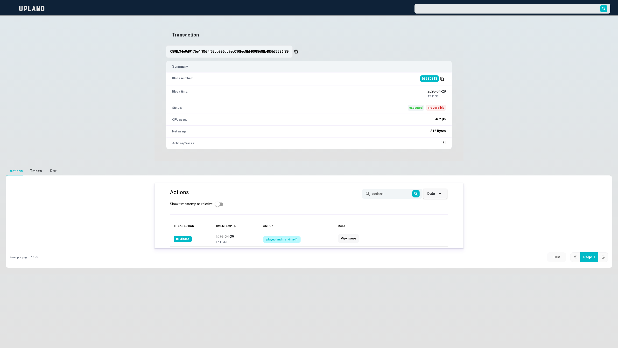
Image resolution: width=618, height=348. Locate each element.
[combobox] (508, 9)
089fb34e (183, 239)
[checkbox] (198, 204)
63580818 (429, 78)
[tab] (14, 171)
